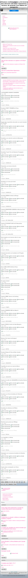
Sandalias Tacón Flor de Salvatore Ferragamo (12, 152)
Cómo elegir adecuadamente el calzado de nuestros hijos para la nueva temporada (12, 508)
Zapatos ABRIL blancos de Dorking (9, 296)
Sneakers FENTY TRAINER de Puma (10, 108)
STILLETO (8, 335)
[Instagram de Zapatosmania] (7, 490)
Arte (3, 19)
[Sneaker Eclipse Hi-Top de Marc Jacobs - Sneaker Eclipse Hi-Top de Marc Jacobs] (14, 359)
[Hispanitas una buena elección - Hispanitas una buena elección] (14, 174)
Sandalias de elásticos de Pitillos (9, 408)
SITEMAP (15, 571)
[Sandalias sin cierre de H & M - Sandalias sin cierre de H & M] (14, 188)
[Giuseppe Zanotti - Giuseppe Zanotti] (14, 553)
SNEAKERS (8, 118)
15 (24, 481)
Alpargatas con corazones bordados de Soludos (13, 453)
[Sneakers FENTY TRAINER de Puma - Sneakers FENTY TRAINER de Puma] (14, 115)
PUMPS (7, 307)
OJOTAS (8, 263)
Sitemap (4, 23)
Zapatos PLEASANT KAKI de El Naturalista (11, 223)
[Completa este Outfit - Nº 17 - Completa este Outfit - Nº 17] (14, 565)
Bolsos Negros (5, 498)
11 (14, 481)
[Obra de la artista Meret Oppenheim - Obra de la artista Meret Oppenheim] (14, 72)
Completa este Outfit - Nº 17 (8, 563)
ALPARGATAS (9, 135)
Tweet (2, 66)
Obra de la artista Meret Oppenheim (10, 70)
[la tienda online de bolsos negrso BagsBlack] (14, 33)
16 (1, 484)
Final (15, 484)
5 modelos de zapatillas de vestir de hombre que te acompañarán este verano (13, 528)
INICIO (4, 16)
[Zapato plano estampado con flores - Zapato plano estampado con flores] (14, 474)
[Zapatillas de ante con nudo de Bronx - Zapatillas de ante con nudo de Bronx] (14, 373)
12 (16, 481)
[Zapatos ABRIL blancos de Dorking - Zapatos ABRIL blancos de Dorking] (14, 303)
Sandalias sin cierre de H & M (8, 181)
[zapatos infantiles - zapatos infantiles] (14, 511)
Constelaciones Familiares (8, 496)
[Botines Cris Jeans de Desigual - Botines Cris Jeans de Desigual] (14, 345)
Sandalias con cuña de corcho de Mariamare (12, 138)
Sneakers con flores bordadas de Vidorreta (11, 394)
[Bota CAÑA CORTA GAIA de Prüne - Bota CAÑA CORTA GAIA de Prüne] (14, 273)
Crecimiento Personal (7, 495)
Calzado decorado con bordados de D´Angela (12, 253)
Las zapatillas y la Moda (7, 437)
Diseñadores (5, 17)
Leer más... (4, 68)
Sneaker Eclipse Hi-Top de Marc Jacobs (11, 352)
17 (4, 484)
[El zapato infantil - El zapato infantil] (14, 289)
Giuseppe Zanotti (5, 551)
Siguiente (11, 484)
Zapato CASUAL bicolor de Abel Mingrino (11, 324)
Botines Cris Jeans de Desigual (9, 338)
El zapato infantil (5, 280)
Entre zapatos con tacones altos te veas (11, 237)
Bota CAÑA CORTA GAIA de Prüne (9, 266)
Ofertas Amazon (6, 499)
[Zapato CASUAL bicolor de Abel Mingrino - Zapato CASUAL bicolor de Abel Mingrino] (14, 331)
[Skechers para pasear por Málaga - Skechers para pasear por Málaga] (14, 430)
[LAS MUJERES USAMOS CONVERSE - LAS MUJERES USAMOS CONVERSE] (14, 101)
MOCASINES (8, 321)
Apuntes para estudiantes (7, 494)
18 (6, 484)
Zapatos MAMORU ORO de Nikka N (9, 310)
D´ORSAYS (8, 477)
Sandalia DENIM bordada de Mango (9, 195)
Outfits (4, 21)
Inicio (2, 481)
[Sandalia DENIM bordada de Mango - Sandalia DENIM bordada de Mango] (14, 202)
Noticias (4, 20)
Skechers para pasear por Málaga (9, 421)
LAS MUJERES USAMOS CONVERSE (10, 92)
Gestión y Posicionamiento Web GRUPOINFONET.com (16, 575)
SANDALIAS (8, 148)
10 (12, 481)
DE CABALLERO (9, 220)
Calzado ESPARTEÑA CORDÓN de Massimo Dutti (13, 209)
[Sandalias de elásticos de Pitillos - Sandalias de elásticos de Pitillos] (14, 414)
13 (19, 481)
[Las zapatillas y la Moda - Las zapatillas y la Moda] (14, 446)
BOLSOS (4, 24)
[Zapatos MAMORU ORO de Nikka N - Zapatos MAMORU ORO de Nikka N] (14, 317)
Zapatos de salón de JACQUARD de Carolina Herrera (14, 380)
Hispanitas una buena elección (8, 166)
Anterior (6, 481)
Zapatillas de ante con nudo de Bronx (10, 366)
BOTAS (7, 277)
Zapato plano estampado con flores (10, 467)
